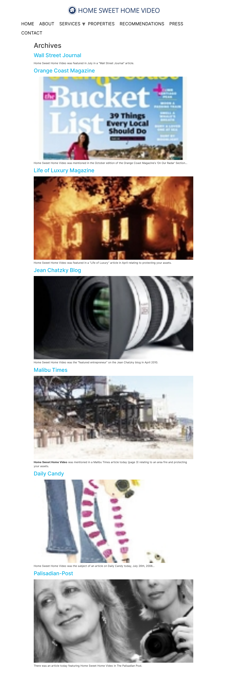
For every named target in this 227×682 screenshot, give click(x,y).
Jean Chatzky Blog (57, 270)
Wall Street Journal (57, 55)
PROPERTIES (101, 23)
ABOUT (46, 23)
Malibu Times (50, 370)
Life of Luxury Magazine (64, 170)
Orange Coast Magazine (64, 70)
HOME (27, 23)
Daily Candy (49, 473)
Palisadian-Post (53, 573)
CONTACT (31, 32)
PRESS (176, 23)
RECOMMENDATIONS (142, 23)
